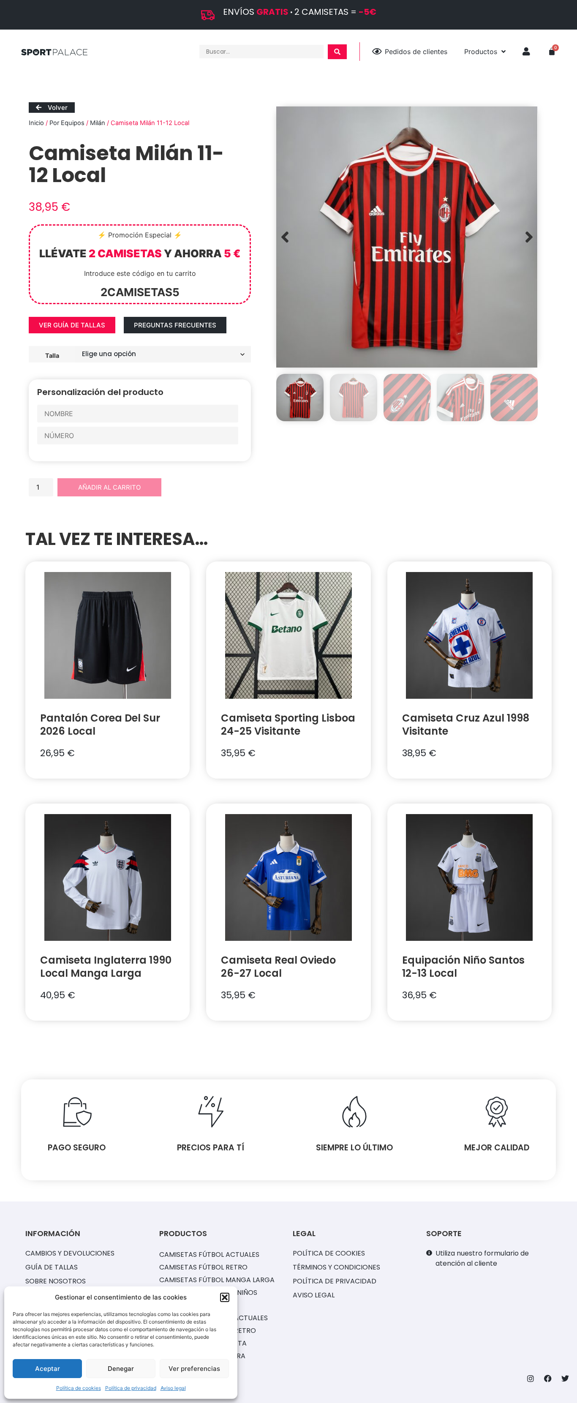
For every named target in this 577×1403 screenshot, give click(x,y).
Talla (52, 355)
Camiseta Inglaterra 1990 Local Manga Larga (105, 966)
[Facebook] (547, 1378)
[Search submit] (337, 51)
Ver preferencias (194, 1369)
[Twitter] (565, 1378)
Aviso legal (173, 1388)
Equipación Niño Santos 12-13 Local (463, 966)
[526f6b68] (406, 237)
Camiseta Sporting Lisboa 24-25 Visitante (288, 724)
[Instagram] (530, 1378)
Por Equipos (66, 123)
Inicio (36, 123)
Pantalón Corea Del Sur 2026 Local (100, 724)
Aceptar (47, 1369)
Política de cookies (78, 1388)
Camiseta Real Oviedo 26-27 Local (278, 966)
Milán (97, 123)
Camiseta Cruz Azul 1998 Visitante (465, 724)
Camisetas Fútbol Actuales (209, 1254)
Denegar (121, 1369)
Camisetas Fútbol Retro (203, 1267)
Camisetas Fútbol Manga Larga (217, 1280)
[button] (224, 1297)
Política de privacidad (130, 1388)
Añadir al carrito (109, 487)
